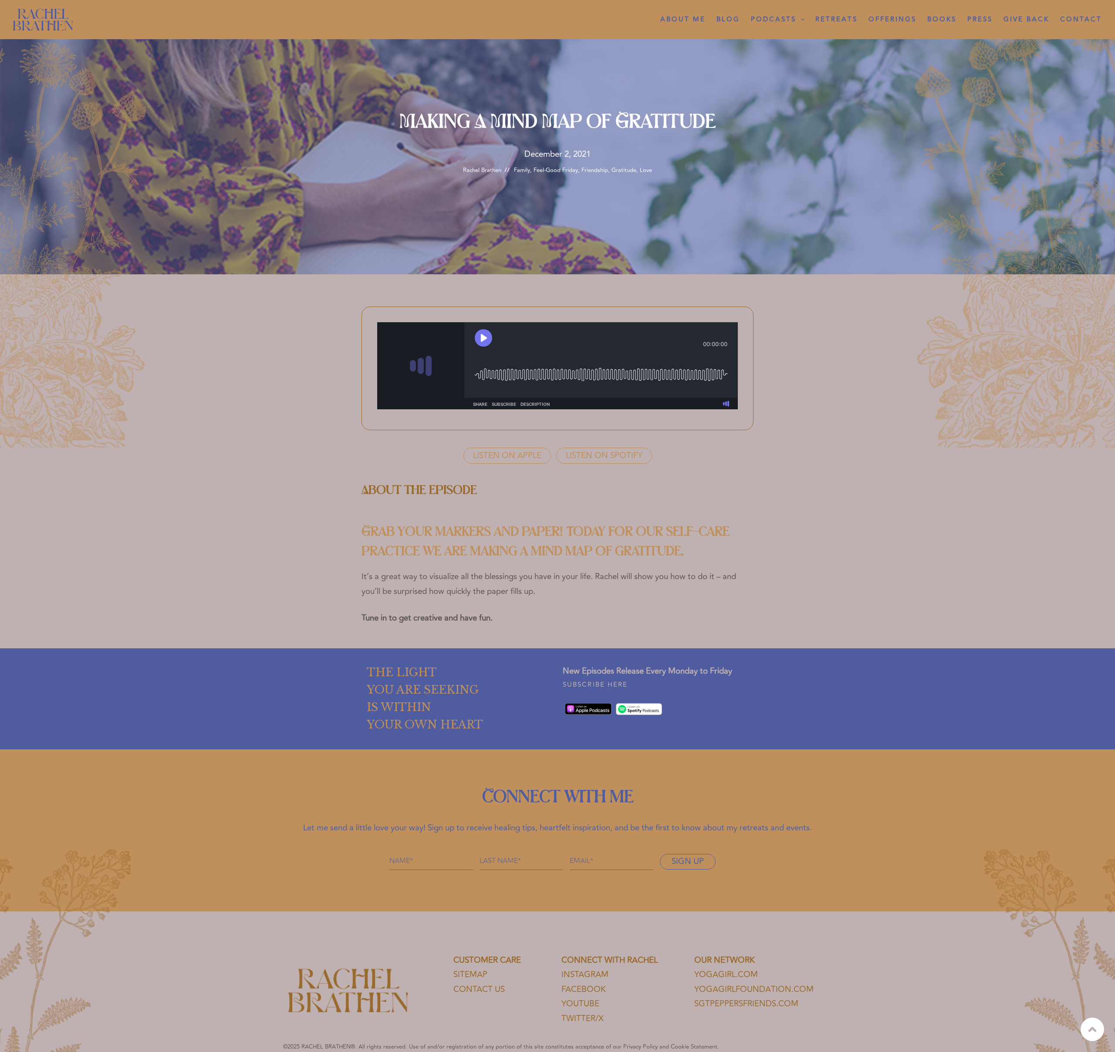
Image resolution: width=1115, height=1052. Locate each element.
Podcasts (773, 19)
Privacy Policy (640, 1046)
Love (646, 170)
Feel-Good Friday (556, 170)
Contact (1081, 19)
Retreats (836, 19)
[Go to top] (1092, 1029)
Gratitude (624, 170)
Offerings (892, 19)
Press (980, 19)
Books (941, 19)
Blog (728, 19)
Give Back (1026, 19)
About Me (683, 19)
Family (522, 170)
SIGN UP (688, 861)
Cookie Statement (694, 1046)
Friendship (594, 170)
